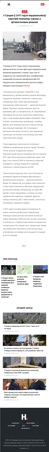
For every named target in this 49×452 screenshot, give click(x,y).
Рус (42, 4)
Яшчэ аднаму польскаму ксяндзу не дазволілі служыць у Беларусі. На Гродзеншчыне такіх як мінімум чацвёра (22, 394)
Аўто (24, 11)
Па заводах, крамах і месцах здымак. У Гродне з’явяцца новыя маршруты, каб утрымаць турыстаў (23, 349)
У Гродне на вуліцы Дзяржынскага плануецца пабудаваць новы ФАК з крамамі (21, 371)
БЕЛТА (27, 86)
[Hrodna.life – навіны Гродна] (9, 4)
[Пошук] (36, 4)
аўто (24, 246)
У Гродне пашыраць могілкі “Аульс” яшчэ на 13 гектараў (21, 327)
